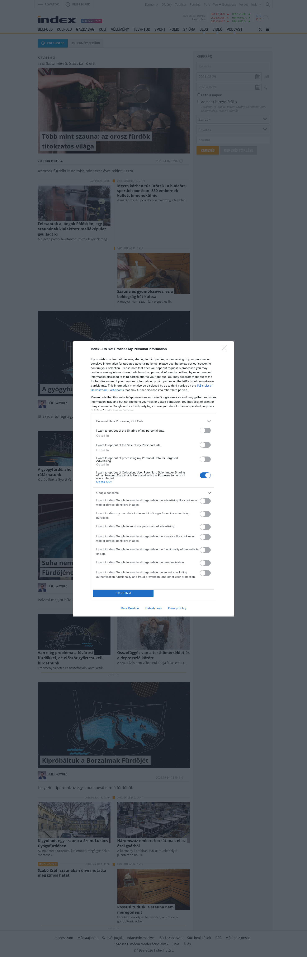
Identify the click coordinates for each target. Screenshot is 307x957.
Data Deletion (130, 608)
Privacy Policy (177, 608)
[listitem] (153, 421)
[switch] (205, 430)
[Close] (226, 349)
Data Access (153, 608)
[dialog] (153, 478)
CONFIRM (123, 593)
